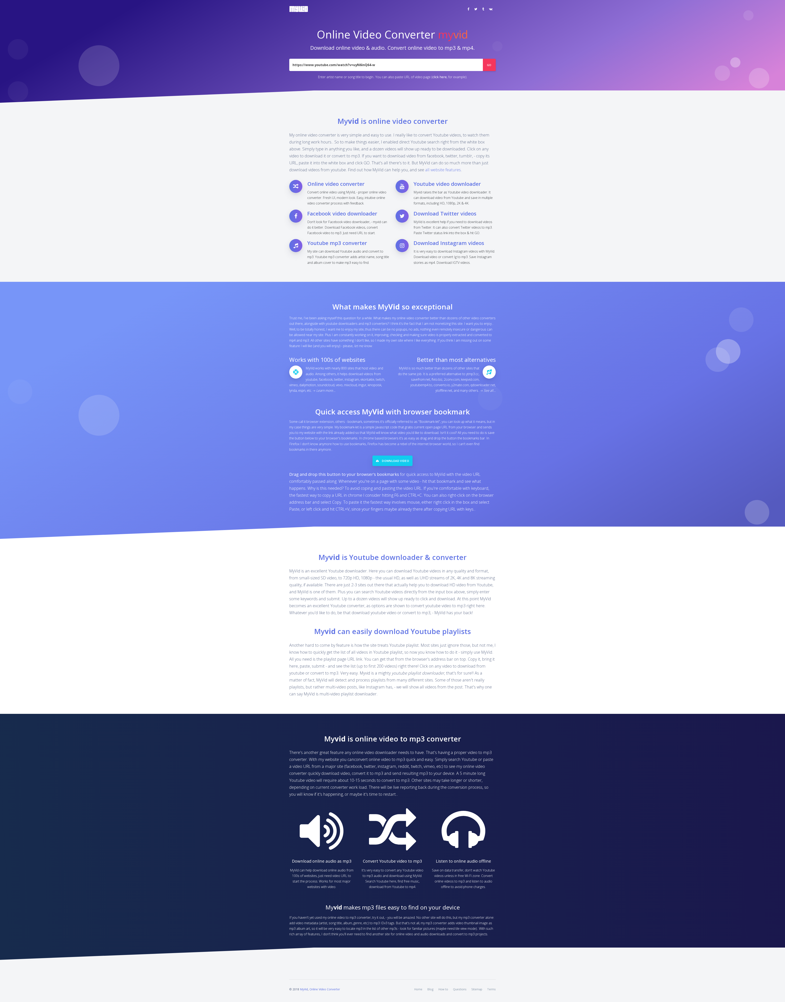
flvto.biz (437, 379)
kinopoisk (374, 385)
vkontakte (367, 379)
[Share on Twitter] (476, 9)
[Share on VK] (490, 9)
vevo (339, 385)
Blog (430, 989)
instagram (352, 379)
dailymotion (307, 385)
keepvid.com (470, 379)
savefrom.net (420, 379)
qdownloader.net (482, 385)
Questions (460, 989)
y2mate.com (460, 385)
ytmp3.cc (472, 374)
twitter (338, 379)
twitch (380, 379)
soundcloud (325, 385)
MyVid (304, 989)
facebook (326, 379)
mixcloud (350, 385)
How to (443, 989)
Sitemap (476, 989)
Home (418, 989)
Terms (491, 989)
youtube (311, 379)
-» (324, 390)
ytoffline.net (443, 390)
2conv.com (452, 379)
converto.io (442, 385)
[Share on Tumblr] (483, 9)
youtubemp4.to (421, 385)
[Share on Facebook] (468, 9)
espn (301, 390)
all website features (443, 170)
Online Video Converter (325, 989)
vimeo (293, 385)
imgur (362, 385)
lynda (293, 390)
